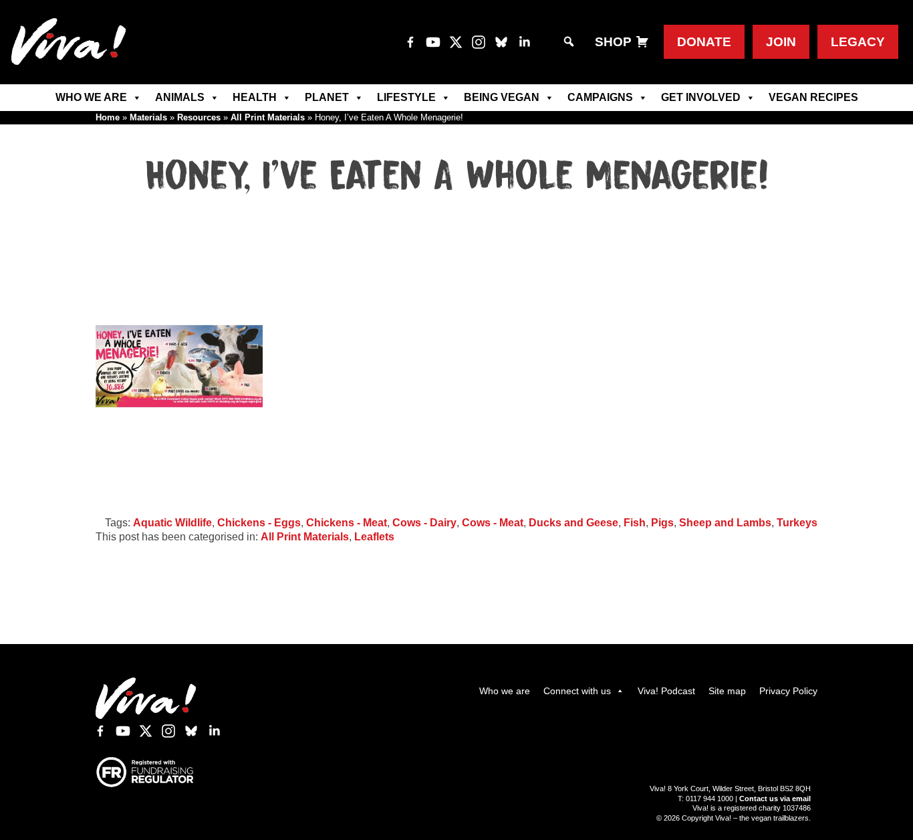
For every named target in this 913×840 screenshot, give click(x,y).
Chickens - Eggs (259, 522)
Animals (180, 97)
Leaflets (374, 536)
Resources (199, 117)
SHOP (613, 42)
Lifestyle (406, 97)
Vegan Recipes (813, 97)
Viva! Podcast (666, 691)
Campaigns (600, 97)
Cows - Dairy (424, 522)
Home (108, 117)
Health (255, 97)
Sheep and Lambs (725, 522)
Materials (148, 117)
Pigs (662, 522)
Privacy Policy (788, 691)
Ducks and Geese (573, 522)
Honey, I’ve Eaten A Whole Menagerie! (457, 176)
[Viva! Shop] (642, 42)
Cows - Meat (492, 522)
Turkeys (797, 522)
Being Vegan (501, 97)
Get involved (701, 97)
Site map (727, 691)
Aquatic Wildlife (172, 522)
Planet (327, 97)
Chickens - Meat (346, 522)
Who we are (91, 97)
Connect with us (577, 691)
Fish (635, 522)
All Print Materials (268, 117)
